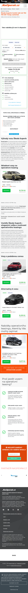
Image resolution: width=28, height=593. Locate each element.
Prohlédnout (6, 196)
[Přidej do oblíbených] (14, 72)
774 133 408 (16, 69)
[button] (26, 475)
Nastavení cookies (21, 563)
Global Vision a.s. (12, 563)
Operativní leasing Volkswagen (8, 501)
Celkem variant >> (21, 50)
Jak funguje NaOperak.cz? (14, 105)
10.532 (2, 209)
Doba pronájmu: (17, 45)
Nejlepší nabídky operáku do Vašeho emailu (14, 448)
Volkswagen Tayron (12, 216)
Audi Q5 (18, 216)
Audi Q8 (23, 216)
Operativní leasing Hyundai (11, 502)
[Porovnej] (9, 72)
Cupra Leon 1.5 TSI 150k (9, 311)
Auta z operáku (21, 505)
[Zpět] (2, 9)
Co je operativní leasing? (15, 102)
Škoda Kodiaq (4, 216)
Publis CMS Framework (16, 565)
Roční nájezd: (5, 45)
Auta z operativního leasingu (11, 505)
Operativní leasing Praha (16, 506)
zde (21, 580)
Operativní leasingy (6, 506)
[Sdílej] (18, 72)
